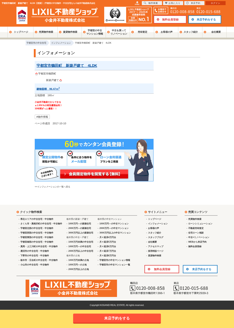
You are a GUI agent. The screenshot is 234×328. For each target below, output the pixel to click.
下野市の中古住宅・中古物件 (34, 255)
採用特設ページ (155, 251)
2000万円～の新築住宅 (79, 228)
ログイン (215, 3)
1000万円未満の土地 (78, 260)
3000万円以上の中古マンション (115, 232)
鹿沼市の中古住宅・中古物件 (34, 251)
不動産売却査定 (196, 228)
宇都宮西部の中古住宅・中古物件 (36, 232)
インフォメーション (158, 223)
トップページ (21, 31)
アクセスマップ (155, 246)
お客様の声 (167, 31)
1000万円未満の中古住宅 (80, 242)
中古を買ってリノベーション (119, 32)
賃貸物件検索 (70, 31)
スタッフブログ (155, 237)
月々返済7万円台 (107, 251)
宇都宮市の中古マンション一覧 (114, 264)
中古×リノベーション (198, 237)
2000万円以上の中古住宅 (80, 251)
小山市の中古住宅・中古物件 (34, 264)
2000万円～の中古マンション (114, 228)
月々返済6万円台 (107, 246)
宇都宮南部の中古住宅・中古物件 (36, 242)
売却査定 (142, 31)
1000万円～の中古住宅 (79, 246)
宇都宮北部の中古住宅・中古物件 (36, 228)
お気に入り (174, 3)
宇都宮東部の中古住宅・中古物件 (36, 237)
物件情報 (43, 116)
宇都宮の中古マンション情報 (94, 32)
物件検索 (153, 3)
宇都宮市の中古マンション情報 (114, 260)
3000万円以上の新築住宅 (80, 232)
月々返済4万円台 (107, 237)
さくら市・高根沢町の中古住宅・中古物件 (41, 223)
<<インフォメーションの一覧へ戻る (52, 186)
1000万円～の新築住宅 (79, 223)
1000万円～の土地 (77, 264)
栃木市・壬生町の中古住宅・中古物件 (39, 260)
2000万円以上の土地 (78, 269)
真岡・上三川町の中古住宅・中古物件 (39, 246)
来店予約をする (206, 19)
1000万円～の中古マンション (114, 223)
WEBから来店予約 (197, 242)
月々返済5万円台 (107, 242)
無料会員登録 (170, 19)
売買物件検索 (46, 31)
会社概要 (216, 31)
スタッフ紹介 (191, 31)
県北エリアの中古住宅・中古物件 (36, 219)
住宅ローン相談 (196, 232)
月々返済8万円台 (107, 255)
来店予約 (195, 3)
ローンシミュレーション (200, 223)
